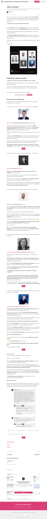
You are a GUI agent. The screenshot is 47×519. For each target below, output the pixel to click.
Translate (9, 5)
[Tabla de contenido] (1, 259)
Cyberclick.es (32, 122)
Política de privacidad (29, 495)
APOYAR (16, 23)
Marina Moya (9, 168)
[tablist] (11, 461)
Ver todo (9, 498)
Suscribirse (37, 1)
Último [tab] (13, 474)
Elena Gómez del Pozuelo (12, 252)
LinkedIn (8, 447)
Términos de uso (23, 494)
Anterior (10, 454)
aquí (34, 383)
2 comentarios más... (10, 469)
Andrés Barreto (15, 17)
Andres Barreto (11, 11)
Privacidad (24, 512)
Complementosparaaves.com (23, 306)
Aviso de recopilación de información (20, 495)
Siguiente (36, 454)
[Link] (5, 77)
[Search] (31, 2)
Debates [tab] (16, 474)
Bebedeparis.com (31, 252)
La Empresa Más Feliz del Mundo (21, 106)
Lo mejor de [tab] (9, 474)
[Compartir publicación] (33, 2)
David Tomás (9, 122)
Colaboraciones (11, 442)
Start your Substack (20, 514)
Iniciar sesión (43, 1)
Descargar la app (28, 514)
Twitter (8, 444)
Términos (27, 512)
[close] (32, 478)
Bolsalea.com (19, 168)
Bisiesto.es (22, 204)
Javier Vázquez (10, 306)
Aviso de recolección (33, 512)
